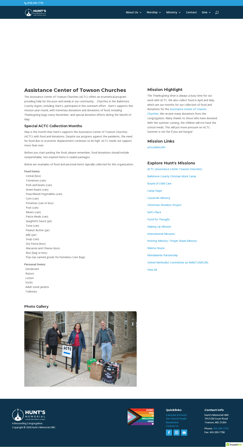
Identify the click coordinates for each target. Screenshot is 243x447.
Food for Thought (158, 219)
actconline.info (156, 147)
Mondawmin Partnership (162, 255)
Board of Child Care (159, 183)
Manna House (156, 248)
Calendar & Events (176, 415)
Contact (191, 12)
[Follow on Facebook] (169, 433)
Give (204, 12)
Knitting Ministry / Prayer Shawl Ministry (172, 241)
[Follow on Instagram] (177, 433)
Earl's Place (154, 212)
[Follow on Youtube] (184, 433)
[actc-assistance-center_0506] (80, 386)
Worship (152, 12)
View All (152, 269)
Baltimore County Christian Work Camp (171, 176)
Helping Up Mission (159, 226)
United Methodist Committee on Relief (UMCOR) (177, 262)
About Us (132, 12)
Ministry (171, 12)
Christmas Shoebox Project (164, 205)
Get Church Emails (176, 418)
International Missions (161, 234)
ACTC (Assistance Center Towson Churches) (174, 169)
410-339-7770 (220, 428)
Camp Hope (154, 190)
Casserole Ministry (158, 198)
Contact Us (172, 426)
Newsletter (172, 422)
